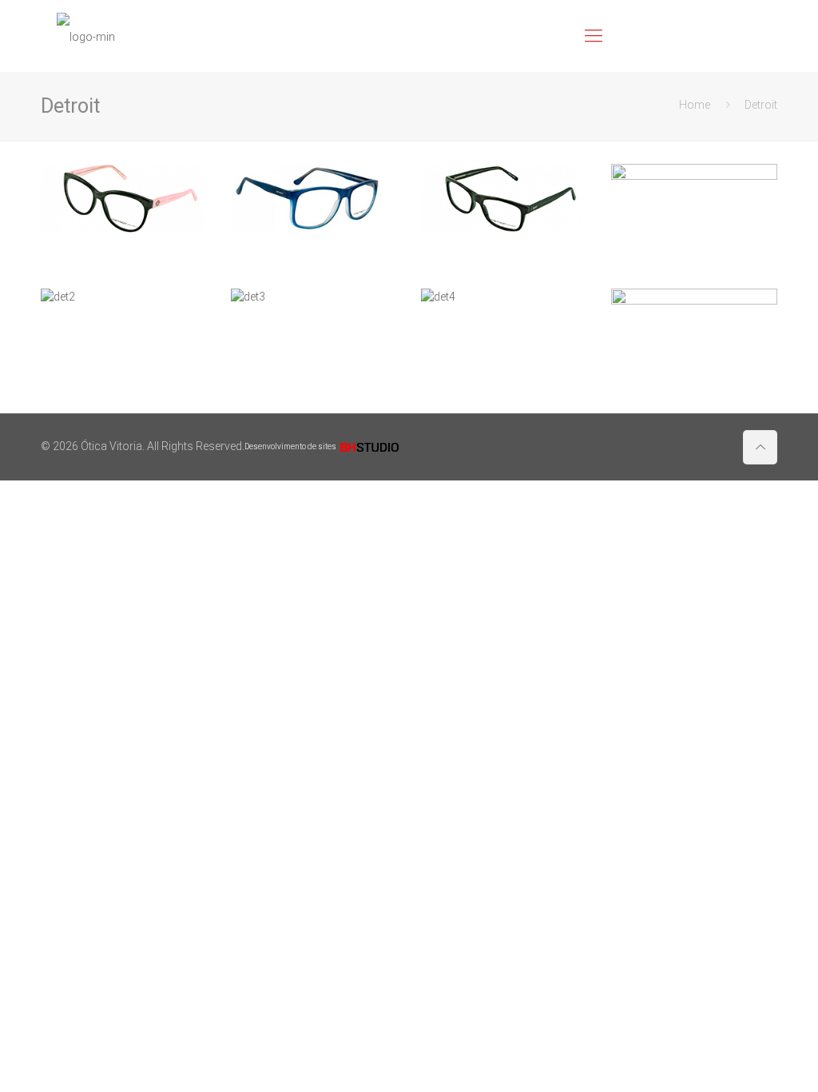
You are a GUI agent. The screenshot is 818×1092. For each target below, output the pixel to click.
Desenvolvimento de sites (291, 446)
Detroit (761, 104)
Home (694, 104)
